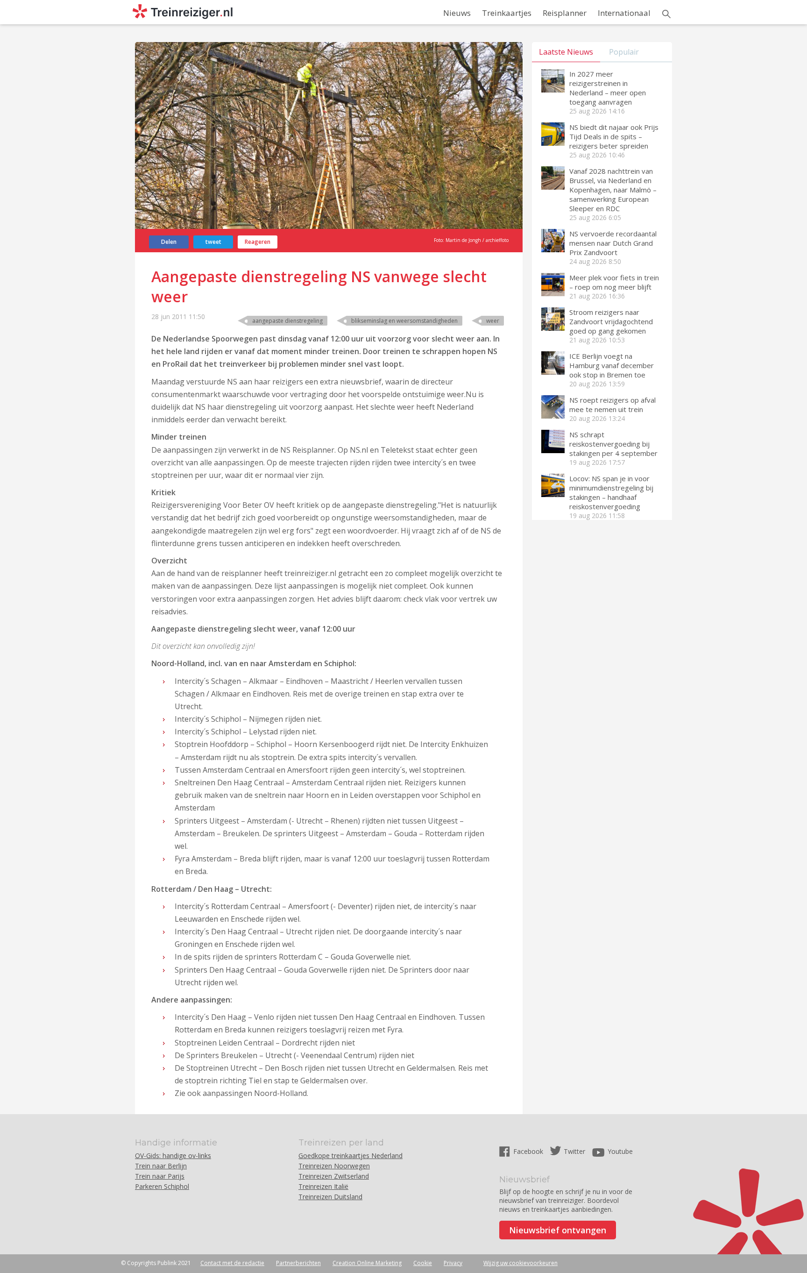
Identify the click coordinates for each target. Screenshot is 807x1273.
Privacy (453, 1263)
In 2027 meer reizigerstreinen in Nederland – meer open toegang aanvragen (607, 88)
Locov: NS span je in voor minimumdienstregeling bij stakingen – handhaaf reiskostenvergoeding (611, 492)
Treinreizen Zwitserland (333, 1176)
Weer (492, 321)
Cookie (422, 1263)
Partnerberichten (298, 1263)
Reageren (257, 242)
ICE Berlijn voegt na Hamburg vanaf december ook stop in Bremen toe (611, 365)
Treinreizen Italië (323, 1186)
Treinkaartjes (506, 12)
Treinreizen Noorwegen (334, 1165)
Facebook (529, 1151)
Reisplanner (565, 12)
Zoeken (666, 14)
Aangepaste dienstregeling (287, 321)
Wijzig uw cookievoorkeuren (520, 1263)
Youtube (620, 1151)
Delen (169, 242)
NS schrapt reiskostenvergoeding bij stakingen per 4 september (613, 444)
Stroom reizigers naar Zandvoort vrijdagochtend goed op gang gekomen (611, 321)
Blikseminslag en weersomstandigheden (404, 321)
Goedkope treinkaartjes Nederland (350, 1155)
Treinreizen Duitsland (330, 1196)
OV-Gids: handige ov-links (173, 1155)
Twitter (574, 1151)
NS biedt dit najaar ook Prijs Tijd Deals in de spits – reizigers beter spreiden (613, 136)
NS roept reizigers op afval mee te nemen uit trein (612, 404)
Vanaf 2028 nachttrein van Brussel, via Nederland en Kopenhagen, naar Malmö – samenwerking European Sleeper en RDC (613, 189)
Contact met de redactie (232, 1263)
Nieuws (457, 12)
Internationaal (624, 12)
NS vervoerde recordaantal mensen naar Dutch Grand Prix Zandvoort (613, 243)
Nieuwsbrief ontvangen (557, 1230)
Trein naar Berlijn (161, 1165)
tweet (213, 242)
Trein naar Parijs (159, 1176)
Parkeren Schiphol (162, 1186)
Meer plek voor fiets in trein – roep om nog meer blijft (614, 282)
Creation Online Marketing (367, 1263)
